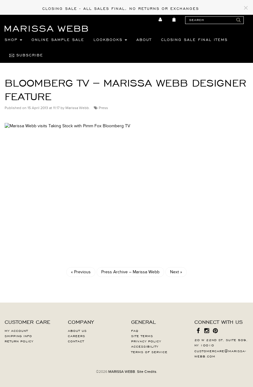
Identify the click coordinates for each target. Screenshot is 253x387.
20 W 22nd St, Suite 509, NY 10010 (221, 342)
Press (103, 108)
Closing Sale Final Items (194, 39)
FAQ (135, 330)
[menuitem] (160, 19)
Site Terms (142, 335)
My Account (16, 330)
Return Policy (19, 341)
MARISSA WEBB (121, 371)
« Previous (81, 272)
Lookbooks (109, 39)
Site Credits (146, 371)
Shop (12, 39)
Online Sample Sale (57, 39)
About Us (77, 330)
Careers (76, 335)
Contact (76, 341)
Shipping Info (18, 335)
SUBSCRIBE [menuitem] (28, 55)
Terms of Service (149, 351)
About (144, 39)
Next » (176, 272)
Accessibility (144, 346)
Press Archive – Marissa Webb (130, 272)
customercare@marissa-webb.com (220, 353)
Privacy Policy (146, 341)
